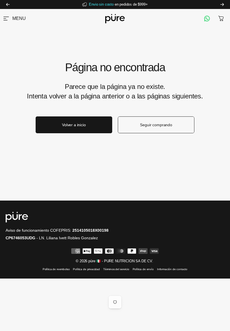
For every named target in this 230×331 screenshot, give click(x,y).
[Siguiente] (222, 4)
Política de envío (143, 269)
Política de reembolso (56, 269)
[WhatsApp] (207, 18)
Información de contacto (172, 269)
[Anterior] (8, 4)
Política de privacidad (86, 269)
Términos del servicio (116, 269)
